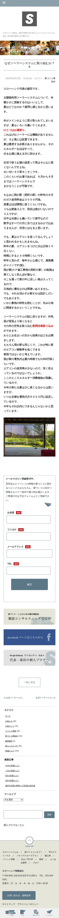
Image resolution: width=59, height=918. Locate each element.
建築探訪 (8, 741)
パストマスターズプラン (27, 856)
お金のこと (9, 726)
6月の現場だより (12, 776)
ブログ (36, 863)
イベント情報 (10, 731)
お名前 (13, 512)
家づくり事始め (11, 736)
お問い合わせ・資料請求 (19, 895)
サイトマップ (8, 904)
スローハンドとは (10, 852)
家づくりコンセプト (33, 852)
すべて (8, 716)
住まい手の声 (27, 859)
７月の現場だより (12, 771)
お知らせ (8, 721)
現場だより (9, 751)
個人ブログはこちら (14, 825)
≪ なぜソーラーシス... (13, 698)
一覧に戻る (29, 682)
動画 (41, 859)
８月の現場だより (12, 766)
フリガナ (15, 529)
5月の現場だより (12, 781)
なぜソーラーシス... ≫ (45, 698)
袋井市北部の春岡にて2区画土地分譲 (20, 786)
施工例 (48, 856)
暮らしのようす (11, 746)
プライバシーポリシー (28, 904)
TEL (12, 563)
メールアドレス (18, 546)
